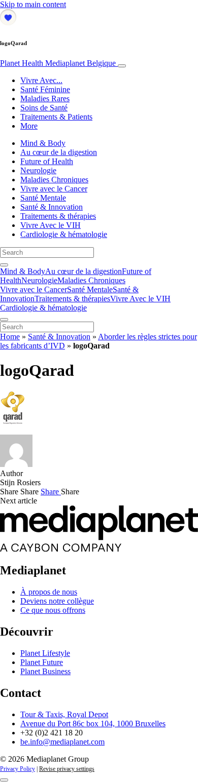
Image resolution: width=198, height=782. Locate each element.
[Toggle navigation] (122, 65)
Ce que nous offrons (52, 610)
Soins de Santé (44, 107)
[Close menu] (4, 319)
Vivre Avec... (41, 80)
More (29, 126)
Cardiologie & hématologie (63, 234)
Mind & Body (42, 143)
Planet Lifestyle (45, 653)
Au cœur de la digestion (58, 152)
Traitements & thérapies (58, 216)
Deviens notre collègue (57, 601)
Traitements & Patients (56, 116)
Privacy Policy (17, 768)
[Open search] (4, 264)
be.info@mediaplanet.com (62, 741)
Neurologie (38, 170)
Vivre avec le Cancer (53, 188)
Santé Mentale (43, 197)
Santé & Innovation (51, 207)
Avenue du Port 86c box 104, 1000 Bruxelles (93, 723)
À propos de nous (48, 592)
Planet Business (45, 671)
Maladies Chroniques (54, 179)
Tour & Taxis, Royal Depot (64, 714)
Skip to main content (33, 4)
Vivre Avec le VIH (50, 225)
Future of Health (46, 161)
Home (10, 336)
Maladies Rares (45, 98)
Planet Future (41, 662)
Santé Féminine (45, 89)
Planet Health (58, 63)
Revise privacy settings (66, 768)
